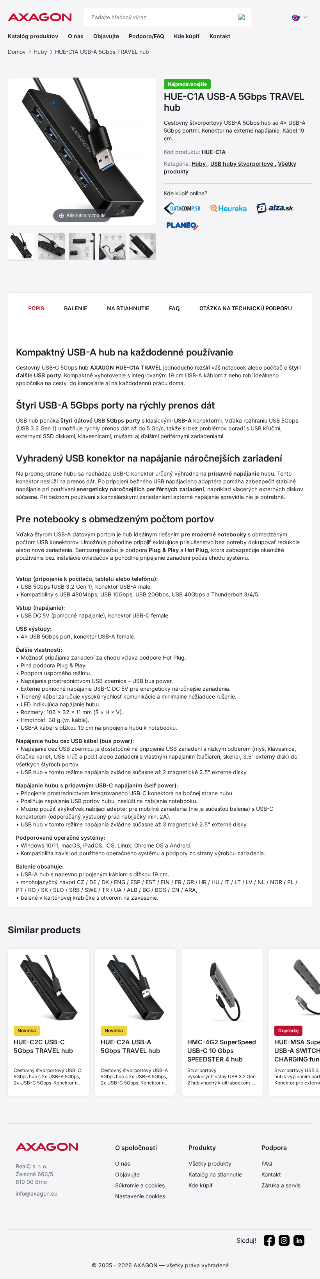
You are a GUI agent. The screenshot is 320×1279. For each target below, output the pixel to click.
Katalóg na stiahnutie (215, 1174)
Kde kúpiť (187, 36)
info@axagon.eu (36, 1193)
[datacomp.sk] (182, 208)
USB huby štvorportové (242, 163)
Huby (40, 51)
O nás (76, 36)
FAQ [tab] (174, 308)
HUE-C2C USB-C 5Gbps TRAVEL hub (43, 1046)
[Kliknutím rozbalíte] (82, 150)
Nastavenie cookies (140, 1196)
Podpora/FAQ (146, 36)
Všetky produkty (209, 1163)
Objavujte (106, 36)
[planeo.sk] (182, 226)
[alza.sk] (274, 208)
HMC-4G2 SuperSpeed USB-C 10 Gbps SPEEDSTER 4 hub (221, 1050)
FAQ (266, 1163)
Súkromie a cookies (140, 1185)
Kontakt (220, 36)
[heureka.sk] (228, 208)
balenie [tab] (75, 308)
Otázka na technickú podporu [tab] (245, 308)
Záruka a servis (280, 1185)
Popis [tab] (36, 308)
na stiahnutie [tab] (128, 308)
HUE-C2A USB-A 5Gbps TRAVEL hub (130, 1046)
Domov (17, 51)
